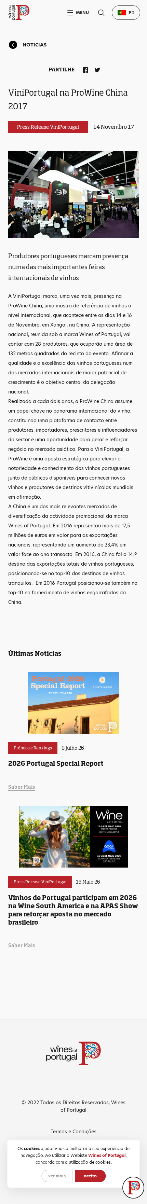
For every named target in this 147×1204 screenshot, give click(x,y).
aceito (90, 1176)
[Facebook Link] (84, 68)
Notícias (34, 44)
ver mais (57, 1176)
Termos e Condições (73, 1131)
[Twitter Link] (96, 68)
